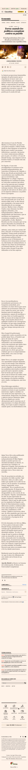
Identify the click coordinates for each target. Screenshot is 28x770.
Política (18, 22)
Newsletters (13, 758)
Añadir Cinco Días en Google (9, 70)
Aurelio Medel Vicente (14, 61)
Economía (6, 19)
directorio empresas (22, 713)
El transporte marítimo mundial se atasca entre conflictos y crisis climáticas (14, 666)
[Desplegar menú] (2, 11)
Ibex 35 (3, 8)
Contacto (8, 755)
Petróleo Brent (24, 8)
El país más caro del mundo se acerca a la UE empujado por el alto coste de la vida (13, 661)
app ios (14, 719)
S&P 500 (13, 8)
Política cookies (18, 755)
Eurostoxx (8, 686)
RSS (9, 758)
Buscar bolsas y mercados (8, 679)
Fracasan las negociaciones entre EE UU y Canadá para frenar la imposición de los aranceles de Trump (13, 657)
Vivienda (3, 22)
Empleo (8, 22)
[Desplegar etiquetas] (25, 592)
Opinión (3, 592)
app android (22, 719)
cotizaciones (5, 719)
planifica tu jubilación (5, 714)
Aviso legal (12, 755)
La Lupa (11, 26)
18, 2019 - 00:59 (14, 63)
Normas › (25, 584)
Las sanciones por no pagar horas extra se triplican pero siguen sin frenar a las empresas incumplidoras (13, 671)
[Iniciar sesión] (25, 11)
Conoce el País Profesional (14, 725)
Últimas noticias (6, 652)
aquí (23, 601)
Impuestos (13, 22)
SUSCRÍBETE (20, 11)
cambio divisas (14, 713)
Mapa (7, 758)
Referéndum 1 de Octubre (12, 592)
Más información (4, 598)
